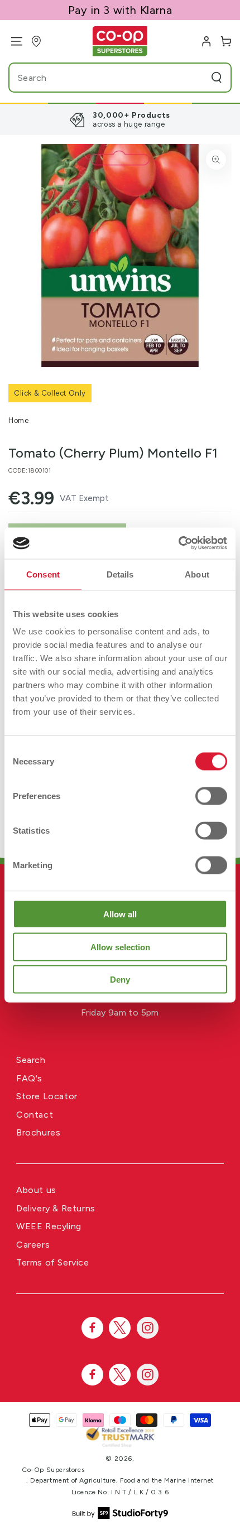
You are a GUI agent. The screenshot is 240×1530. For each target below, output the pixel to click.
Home (18, 420)
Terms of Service (52, 1262)
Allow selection (120, 946)
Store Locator (47, 1096)
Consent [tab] (43, 574)
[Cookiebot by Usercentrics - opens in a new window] (178, 543)
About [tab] (197, 574)
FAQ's (29, 1078)
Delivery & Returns (55, 1208)
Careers (33, 1244)
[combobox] (98, 78)
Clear (195, 77)
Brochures (38, 1132)
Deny (120, 979)
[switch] (211, 796)
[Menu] (12, 41)
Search (31, 1060)
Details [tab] (120, 574)
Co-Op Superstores (53, 1470)
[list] (120, 119)
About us (36, 1190)
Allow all (120, 914)
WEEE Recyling (48, 1226)
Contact (34, 1114)
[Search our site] (216, 77)
